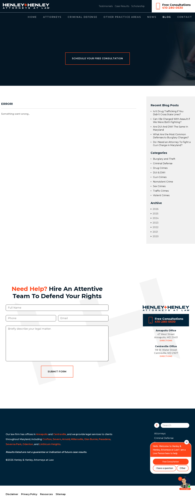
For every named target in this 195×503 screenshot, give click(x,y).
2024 (155, 218)
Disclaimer (12, 494)
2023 (154, 222)
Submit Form (57, 371)
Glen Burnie (91, 439)
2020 (155, 236)
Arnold (66, 439)
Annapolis (42, 434)
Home (32, 17)
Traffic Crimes (161, 190)
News (151, 17)
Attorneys (52, 17)
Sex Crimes (159, 186)
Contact (184, 17)
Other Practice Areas (122, 17)
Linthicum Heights (50, 444)
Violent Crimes (161, 195)
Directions (166, 340)
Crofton (47, 439)
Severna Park (14, 444)
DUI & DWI (159, 172)
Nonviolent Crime (163, 181)
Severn (57, 439)
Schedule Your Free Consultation (97, 58)
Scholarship (138, 6)
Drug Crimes (160, 168)
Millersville (77, 439)
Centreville (59, 434)
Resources (46, 494)
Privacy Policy (29, 494)
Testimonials (106, 6)
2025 (154, 213)
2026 (154, 209)
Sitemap (61, 494)
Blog (167, 17)
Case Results (122, 6)
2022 (154, 227)
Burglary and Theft (164, 159)
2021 (154, 231)
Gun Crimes (159, 177)
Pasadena (104, 439)
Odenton (28, 444)
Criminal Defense (82, 17)
